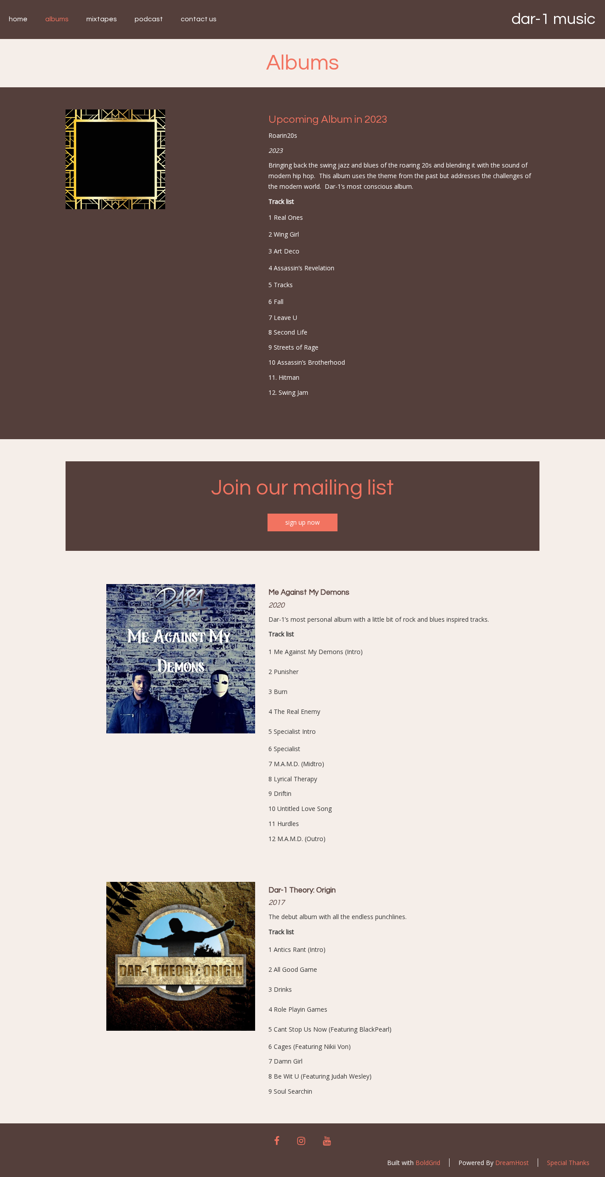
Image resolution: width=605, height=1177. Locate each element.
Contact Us (199, 19)
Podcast (149, 19)
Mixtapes (101, 19)
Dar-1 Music (553, 19)
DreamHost (512, 1162)
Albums (57, 19)
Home (18, 19)
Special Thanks (568, 1162)
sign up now (302, 522)
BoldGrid (427, 1162)
